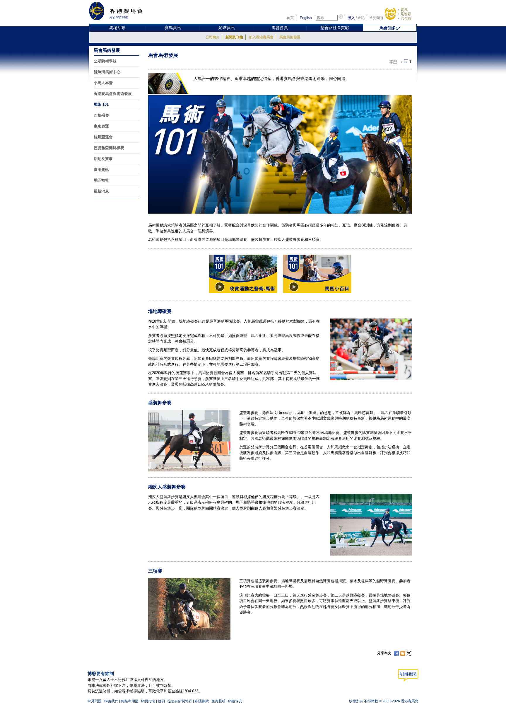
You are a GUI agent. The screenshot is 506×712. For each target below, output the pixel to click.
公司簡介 (213, 37)
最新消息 (101, 191)
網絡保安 (235, 701)
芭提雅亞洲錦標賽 (109, 148)
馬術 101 (101, 104)
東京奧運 (101, 126)
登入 (351, 18)
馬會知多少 (390, 27)
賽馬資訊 (173, 27)
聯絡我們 (111, 701)
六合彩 (406, 18)
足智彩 (406, 14)
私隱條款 (202, 701)
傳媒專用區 (130, 701)
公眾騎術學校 (105, 61)
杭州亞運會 (103, 137)
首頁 (290, 18)
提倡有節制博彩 (179, 701)
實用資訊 (101, 169)
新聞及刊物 (234, 37)
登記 (361, 18)
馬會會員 (279, 27)
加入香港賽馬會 (261, 37)
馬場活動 (117, 27)
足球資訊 (226, 27)
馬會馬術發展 (289, 37)
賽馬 (404, 10)
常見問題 (376, 18)
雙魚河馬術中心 (107, 72)
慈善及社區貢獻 (334, 27)
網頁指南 (148, 701)
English (306, 18)
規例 (161, 701)
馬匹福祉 (101, 180)
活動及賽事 (103, 158)
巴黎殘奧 (101, 115)
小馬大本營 (103, 83)
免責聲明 (218, 701)
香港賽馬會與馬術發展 (113, 93)
